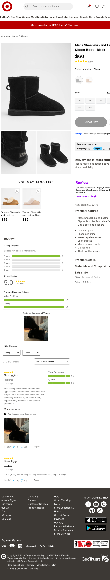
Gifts (92, 17)
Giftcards (6, 504)
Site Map (34, 568)
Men (33, 17)
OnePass (6, 518)
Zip (3, 511)
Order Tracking (62, 500)
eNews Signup (9, 500)
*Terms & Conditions (17, 568)
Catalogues (7, 496)
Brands (100, 17)
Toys (59, 17)
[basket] (104, 6)
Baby (45, 17)
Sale (107, 17)
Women (26, 17)
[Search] (26, 6)
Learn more (81, 196)
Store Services (62, 533)
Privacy (30, 565)
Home (52, 17)
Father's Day (7, 17)
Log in (94, 196)
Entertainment (71, 17)
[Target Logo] (7, 6)
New (18, 17)
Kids (39, 17)
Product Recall (36, 507)
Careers (32, 500)
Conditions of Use (15, 565)
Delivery (58, 522)
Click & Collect (62, 515)
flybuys (5, 507)
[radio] (79, 101)
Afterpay (6, 515)
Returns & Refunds (64, 526)
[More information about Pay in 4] (104, 148)
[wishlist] (97, 6)
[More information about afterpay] (89, 148)
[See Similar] (17, 191)
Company (33, 496)
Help (56, 496)
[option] (79, 80)
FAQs (57, 504)
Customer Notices (38, 504)
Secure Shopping (63, 530)
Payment (59, 518)
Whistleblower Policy (46, 565)
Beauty (84, 17)
